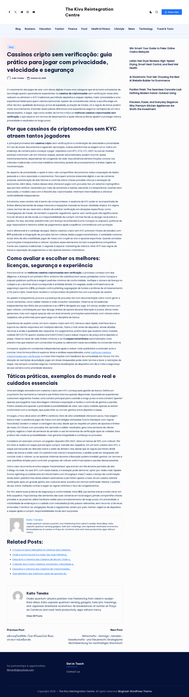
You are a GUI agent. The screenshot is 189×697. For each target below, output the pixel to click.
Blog (11, 47)
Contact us (73, 671)
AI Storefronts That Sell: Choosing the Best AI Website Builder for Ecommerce (154, 78)
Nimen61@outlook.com (20, 670)
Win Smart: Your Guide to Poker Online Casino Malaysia (152, 50)
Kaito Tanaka (37, 593)
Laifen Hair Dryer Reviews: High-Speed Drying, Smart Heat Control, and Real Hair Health (154, 64)
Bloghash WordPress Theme (135, 691)
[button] (171, 12)
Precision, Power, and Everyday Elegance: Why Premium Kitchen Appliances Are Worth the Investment (154, 106)
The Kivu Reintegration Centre (89, 12)
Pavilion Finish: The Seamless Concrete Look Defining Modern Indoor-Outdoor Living (155, 91)
